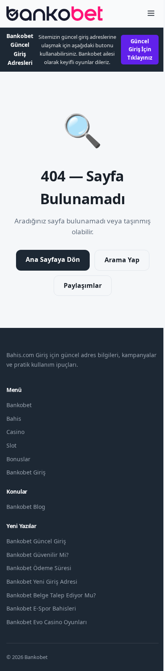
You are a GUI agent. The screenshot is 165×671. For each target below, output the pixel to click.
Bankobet (19, 405)
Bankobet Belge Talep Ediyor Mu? (51, 595)
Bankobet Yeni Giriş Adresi (41, 581)
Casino (15, 432)
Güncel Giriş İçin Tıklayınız (139, 50)
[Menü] (151, 14)
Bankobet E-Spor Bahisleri (41, 608)
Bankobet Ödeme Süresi (38, 568)
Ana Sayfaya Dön (53, 259)
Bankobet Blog (25, 506)
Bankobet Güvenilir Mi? (37, 554)
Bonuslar (18, 459)
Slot (11, 445)
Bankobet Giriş (26, 472)
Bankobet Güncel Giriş (36, 541)
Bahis (13, 418)
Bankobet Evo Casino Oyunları (46, 622)
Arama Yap (122, 259)
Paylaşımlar (83, 285)
